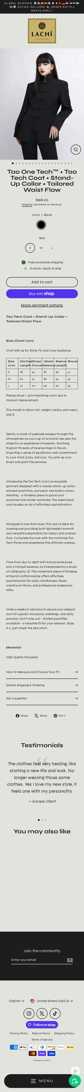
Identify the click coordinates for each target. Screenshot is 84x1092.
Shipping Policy (64, 1033)
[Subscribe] (69, 960)
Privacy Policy (19, 1033)
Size (42, 238)
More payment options (42, 305)
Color (42, 215)
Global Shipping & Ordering (25, 685)
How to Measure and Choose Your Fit (32, 672)
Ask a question (16, 698)
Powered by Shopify (42, 1060)
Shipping (27, 204)
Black (41, 224)
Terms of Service (42, 1039)
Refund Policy (41, 1033)
